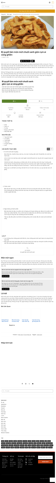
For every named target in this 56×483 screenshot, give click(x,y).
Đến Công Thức (26, 61)
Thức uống (3, 430)
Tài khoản (21, 456)
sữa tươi (33, 445)
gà (45, 441)
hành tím (14, 443)
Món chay (3, 421)
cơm (37, 441)
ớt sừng (50, 447)
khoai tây (25, 443)
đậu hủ (43, 447)
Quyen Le (12, 325)
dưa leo (41, 441)
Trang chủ (3, 14)
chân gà (19, 441)
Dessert (3, 408)
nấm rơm (11, 445)
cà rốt (29, 441)
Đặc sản (29, 334)
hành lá (3, 443)
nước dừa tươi (4, 445)
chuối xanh (39, 334)
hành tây (8, 443)
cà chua (24, 441)
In (33, 61)
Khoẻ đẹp (3, 411)
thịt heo (7, 447)
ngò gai (39, 443)
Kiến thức (3, 413)
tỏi (29, 447)
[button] (52, 3)
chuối (15, 441)
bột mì (6, 441)
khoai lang (19, 443)
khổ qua (30, 443)
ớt (46, 447)
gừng (49, 441)
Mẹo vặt (3, 419)
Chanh (10, 441)
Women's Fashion (5, 432)
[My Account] (50, 3)
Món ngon (9, 14)
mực (35, 443)
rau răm (22, 445)
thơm (38, 445)
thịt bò (51, 445)
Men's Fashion (4, 417)
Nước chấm (4, 428)
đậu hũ (38, 447)
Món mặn (3, 423)
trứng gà (22, 447)
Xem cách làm (5, 276)
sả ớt (29, 445)
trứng (12, 447)
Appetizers (3, 404)
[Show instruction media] (48, 149)
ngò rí (44, 443)
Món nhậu (3, 427)
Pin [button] (41, 101)
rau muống (17, 445)
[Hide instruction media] (51, 149)
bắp (2, 441)
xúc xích (33, 447)
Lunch (2, 415)
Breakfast (3, 406)
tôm (26, 447)
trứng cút (17, 447)
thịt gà (3, 447)
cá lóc (33, 441)
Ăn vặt (25, 334)
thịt (41, 445)
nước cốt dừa (49, 443)
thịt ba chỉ (46, 445)
